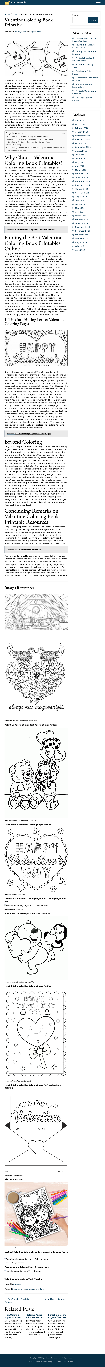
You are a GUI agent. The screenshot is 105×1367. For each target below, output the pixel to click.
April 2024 (79, 212)
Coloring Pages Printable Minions (35, 1316)
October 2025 (81, 143)
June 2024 (80, 204)
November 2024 (82, 185)
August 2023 (81, 242)
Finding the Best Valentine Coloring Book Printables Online (31, 139)
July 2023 (79, 246)
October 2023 (81, 234)
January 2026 (81, 132)
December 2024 (82, 181)
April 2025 (79, 166)
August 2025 (81, 151)
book (14, 1289)
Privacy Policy (47, 1361)
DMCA (65, 1361)
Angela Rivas (35, 31)
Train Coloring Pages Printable (13, 1316)
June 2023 (80, 250)
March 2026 (80, 124)
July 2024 (79, 200)
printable (30, 1289)
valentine (39, 1289)
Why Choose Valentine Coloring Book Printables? (27, 136)
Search (75, 15)
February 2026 (81, 128)
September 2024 (83, 193)
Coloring (17, 1284)
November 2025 (82, 139)
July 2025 (79, 154)
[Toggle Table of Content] (62, 133)
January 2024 (81, 223)
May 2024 (79, 208)
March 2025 (80, 170)
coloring (21, 1289)
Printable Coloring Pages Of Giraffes (57, 1316)
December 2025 (82, 135)
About (38, 1361)
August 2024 (81, 196)
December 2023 (82, 227)
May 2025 (79, 162)
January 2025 (81, 177)
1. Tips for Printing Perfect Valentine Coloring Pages (31, 142)
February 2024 (81, 219)
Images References (18, 150)
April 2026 (79, 120)
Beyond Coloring (14, 144)
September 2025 (83, 147)
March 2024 (80, 215)
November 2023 (82, 231)
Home (31, 1361)
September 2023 (83, 238)
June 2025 (80, 158)
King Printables (18, 2)
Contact (72, 1361)
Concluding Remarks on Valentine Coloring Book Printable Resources (36, 147)
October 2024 (81, 189)
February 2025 (81, 173)
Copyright (57, 1361)
